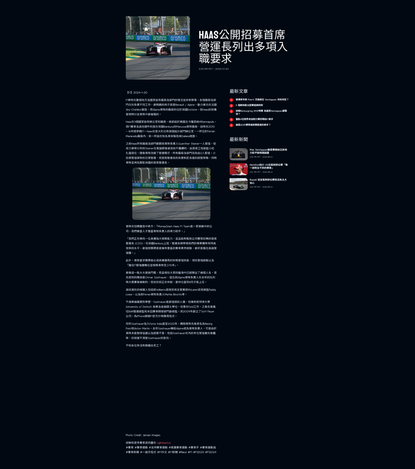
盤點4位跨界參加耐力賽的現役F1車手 (254, 119)
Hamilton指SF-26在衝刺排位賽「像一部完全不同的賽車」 (269, 166)
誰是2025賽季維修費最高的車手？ (253, 125)
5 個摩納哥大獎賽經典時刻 (249, 105)
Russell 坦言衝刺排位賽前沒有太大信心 (268, 181)
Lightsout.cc (164, 442)
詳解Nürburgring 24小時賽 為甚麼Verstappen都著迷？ (261, 112)
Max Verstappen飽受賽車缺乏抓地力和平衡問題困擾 (268, 151)
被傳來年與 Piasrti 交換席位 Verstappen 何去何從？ (262, 99)
